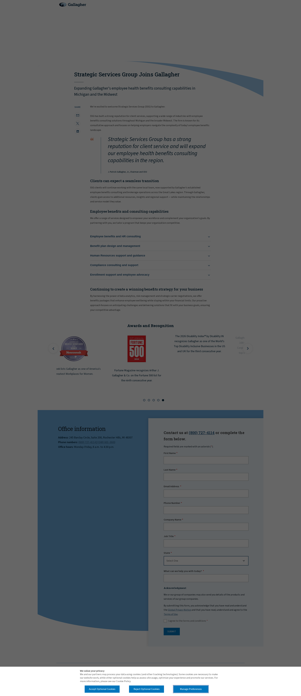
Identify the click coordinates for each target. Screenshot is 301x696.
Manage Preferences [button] (191, 689)
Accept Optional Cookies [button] (102, 689)
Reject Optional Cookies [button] (147, 689)
